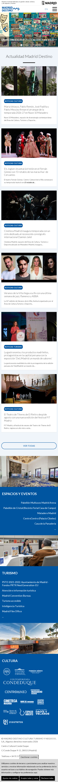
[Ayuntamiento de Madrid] (49, 3)
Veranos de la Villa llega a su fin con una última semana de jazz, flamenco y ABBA (27, 295)
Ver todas (29, 445)
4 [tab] (27, 45)
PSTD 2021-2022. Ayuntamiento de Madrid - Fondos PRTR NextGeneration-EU (25, 584)
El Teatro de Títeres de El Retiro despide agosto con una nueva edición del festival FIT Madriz (27, 417)
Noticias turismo (13, 347)
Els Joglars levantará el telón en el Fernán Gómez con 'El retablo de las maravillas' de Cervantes (26, 171)
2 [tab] (21, 45)
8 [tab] (37, 45)
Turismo (10, 573)
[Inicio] (6, 9)
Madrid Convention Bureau (16, 595)
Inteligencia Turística (13, 606)
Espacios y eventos (19, 494)
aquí (35, 772)
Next (53, 31)
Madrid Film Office (12, 611)
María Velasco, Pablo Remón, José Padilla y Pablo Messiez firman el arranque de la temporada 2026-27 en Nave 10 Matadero (26, 109)
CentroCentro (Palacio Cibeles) (39, 518)
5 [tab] (29, 45)
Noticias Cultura (13, 101)
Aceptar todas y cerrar (29, 778)
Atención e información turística (19, 590)
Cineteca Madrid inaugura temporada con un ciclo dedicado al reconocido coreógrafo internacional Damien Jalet (27, 233)
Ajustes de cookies (10, 778)
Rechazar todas (47, 778)
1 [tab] (19, 45)
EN (46, 9)
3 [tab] (24, 45)
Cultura (10, 661)
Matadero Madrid (46, 513)
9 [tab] (40, 45)
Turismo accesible (11, 600)
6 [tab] (32, 45)
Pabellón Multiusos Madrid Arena (38, 502)
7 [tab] (35, 45)
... (55, 528)
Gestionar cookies (29, 757)
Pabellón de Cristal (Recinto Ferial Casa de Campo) (29, 507)
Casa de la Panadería (45, 523)
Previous (4, 31)
